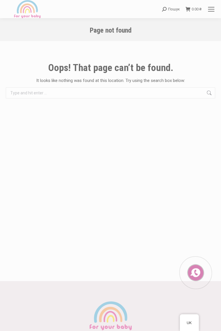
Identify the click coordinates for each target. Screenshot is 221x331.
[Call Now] (195, 272)
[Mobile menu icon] (211, 9)
